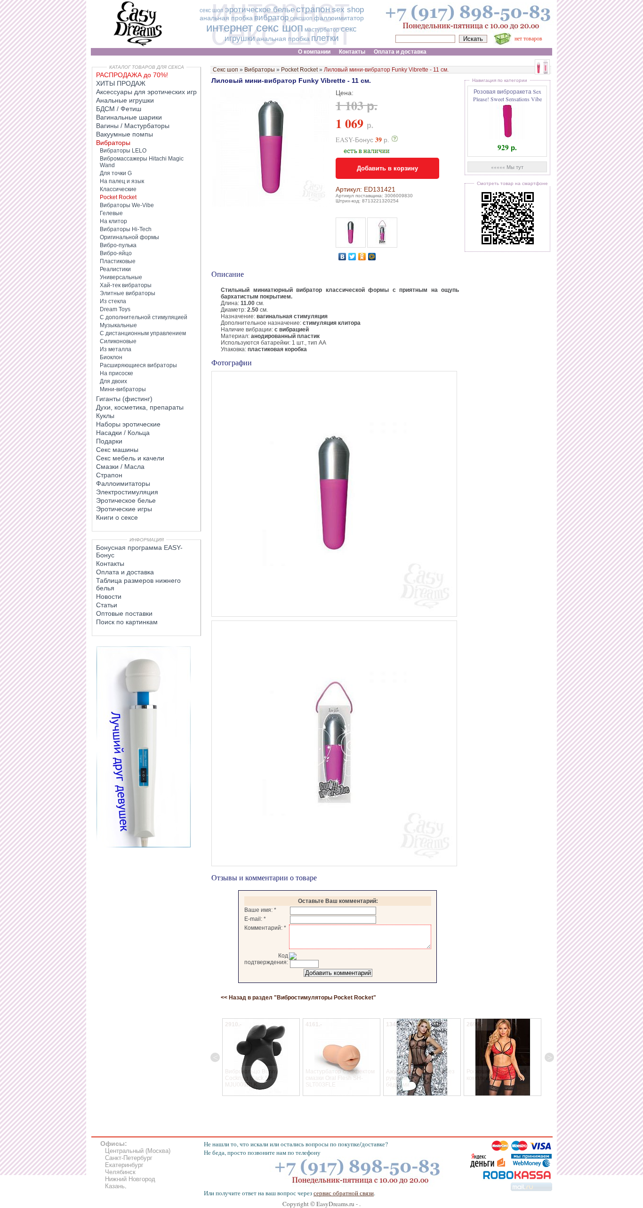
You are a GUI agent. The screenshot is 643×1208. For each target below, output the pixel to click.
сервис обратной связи (343, 1193)
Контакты (110, 563)
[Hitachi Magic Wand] (143, 845)
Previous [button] (215, 1057)
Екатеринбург (124, 1164)
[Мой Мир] (372, 256)
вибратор (271, 17)
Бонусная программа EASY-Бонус (139, 551)
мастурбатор (322, 29)
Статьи (106, 605)
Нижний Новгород (130, 1179)
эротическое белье (260, 9)
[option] (261, 1057)
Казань (115, 1186)
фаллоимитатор (339, 18)
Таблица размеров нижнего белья (138, 584)
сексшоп (301, 18)
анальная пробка (226, 18)
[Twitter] (352, 256)
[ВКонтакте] (342, 256)
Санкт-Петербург (129, 1157)
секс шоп (212, 10)
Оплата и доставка (125, 572)
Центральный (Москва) (137, 1150)
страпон (313, 9)
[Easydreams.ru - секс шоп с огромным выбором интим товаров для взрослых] (138, 45)
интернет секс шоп (254, 27)
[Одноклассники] (362, 256)
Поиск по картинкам (127, 622)
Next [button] (549, 1057)
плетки (325, 38)
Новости (108, 596)
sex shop (348, 9)
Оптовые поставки (124, 613)
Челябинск (120, 1172)
